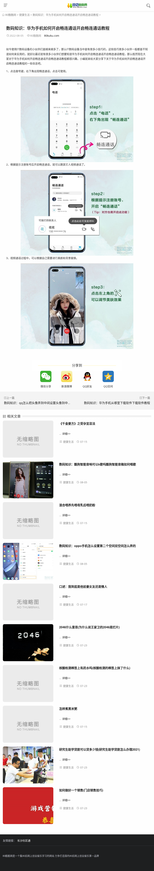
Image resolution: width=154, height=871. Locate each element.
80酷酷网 (10, 15)
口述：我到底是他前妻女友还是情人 (83, 586)
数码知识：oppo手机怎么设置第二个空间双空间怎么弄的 (97, 546)
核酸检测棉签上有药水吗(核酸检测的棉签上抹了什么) (94, 668)
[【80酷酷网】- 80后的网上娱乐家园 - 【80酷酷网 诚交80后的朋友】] (77, 6)
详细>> (66, 433)
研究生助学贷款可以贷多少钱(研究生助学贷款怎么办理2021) (99, 749)
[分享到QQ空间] (108, 376)
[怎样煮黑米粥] (28, 726)
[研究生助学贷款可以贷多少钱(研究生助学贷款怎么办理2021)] (28, 766)
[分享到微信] (45, 376)
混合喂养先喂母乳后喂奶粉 (77, 505)
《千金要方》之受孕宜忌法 (77, 423)
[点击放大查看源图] (77, 119)
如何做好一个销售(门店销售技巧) (81, 790)
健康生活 (24, 15)
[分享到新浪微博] (66, 376)
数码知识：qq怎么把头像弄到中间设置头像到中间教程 (40, 403)
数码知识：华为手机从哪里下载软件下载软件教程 (117, 403)
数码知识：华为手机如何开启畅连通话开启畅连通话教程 (65, 15)
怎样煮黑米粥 (68, 708)
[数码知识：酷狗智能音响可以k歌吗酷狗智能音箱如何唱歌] (28, 481)
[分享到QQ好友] (87, 376)
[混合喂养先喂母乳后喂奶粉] (28, 522)
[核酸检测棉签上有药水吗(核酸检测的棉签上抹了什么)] (28, 685)
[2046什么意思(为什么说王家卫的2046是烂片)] (28, 644)
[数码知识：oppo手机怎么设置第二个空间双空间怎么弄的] (28, 563)
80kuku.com (51, 35)
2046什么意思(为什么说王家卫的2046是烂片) (89, 627)
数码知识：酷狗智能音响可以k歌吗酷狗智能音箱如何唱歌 (97, 464)
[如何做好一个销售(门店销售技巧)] (28, 807)
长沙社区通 (23, 840)
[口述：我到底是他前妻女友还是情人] (28, 603)
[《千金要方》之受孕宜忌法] (28, 440)
